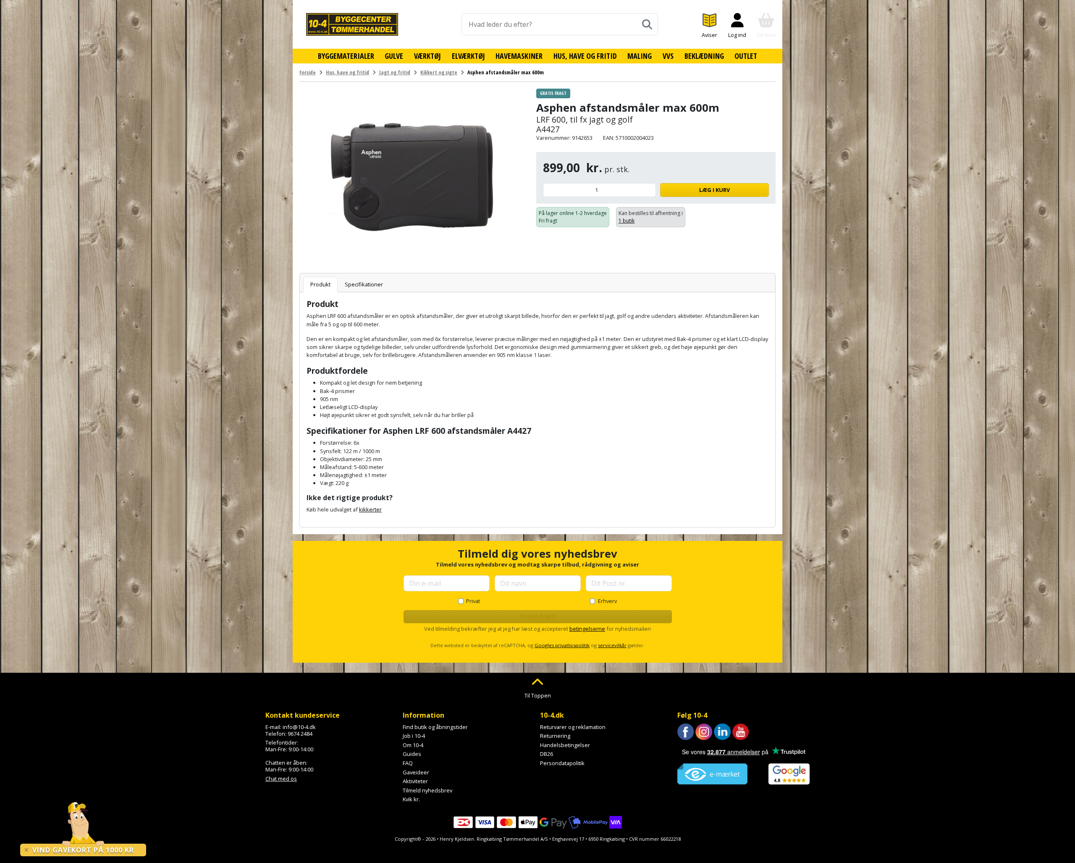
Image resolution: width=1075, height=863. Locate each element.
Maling (639, 56)
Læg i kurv (714, 190)
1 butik (627, 220)
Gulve (394, 56)
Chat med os (281, 778)
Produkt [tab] (320, 284)
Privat (473, 601)
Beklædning (704, 56)
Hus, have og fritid (585, 56)
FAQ (408, 763)
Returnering (555, 736)
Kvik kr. (411, 799)
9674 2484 (300, 733)
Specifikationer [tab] (364, 284)
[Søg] (647, 24)
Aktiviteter (415, 781)
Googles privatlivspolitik (562, 645)
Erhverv (607, 601)
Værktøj (427, 56)
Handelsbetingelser (565, 745)
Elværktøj (468, 56)
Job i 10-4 (414, 736)
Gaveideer (416, 772)
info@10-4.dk (299, 727)
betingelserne (587, 628)
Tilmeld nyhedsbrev (427, 790)
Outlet (745, 56)
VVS (668, 56)
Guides (412, 754)
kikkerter (370, 509)
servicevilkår (612, 645)
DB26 (546, 754)
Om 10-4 (413, 745)
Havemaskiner (519, 56)
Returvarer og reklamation (573, 727)
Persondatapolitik (562, 763)
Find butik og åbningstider (435, 727)
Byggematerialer (346, 56)
